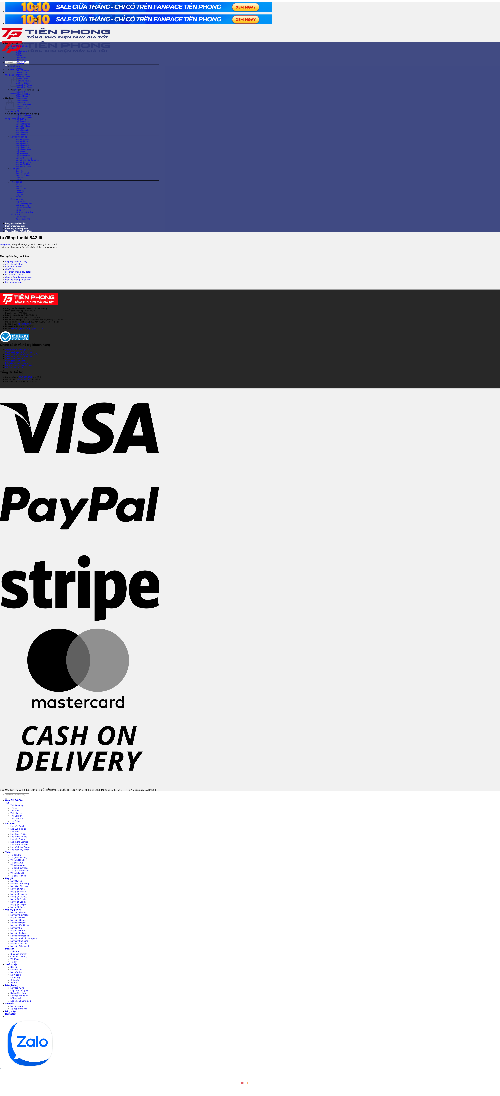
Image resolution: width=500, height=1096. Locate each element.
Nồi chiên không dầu (24, 212)
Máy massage (21, 217)
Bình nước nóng (22, 206)
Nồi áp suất (20, 210)
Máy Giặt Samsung (23, 115)
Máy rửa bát (21, 188)
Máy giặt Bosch (22, 128)
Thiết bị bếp (16, 182)
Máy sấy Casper (22, 139)
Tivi (12, 48)
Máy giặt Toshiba (23, 126)
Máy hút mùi (21, 186)
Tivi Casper (20, 59)
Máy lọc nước (21, 201)
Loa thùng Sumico (23, 81)
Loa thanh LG (21, 72)
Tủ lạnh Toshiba (22, 109)
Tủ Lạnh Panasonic (24, 104)
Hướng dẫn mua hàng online (18, 350)
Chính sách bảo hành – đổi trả (18, 352)
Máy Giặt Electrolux (24, 118)
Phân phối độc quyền (15, 226)
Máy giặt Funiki (22, 134)
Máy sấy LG (21, 152)
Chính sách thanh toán (15, 358)
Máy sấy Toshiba (23, 164)
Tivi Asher (20, 63)
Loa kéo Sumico (22, 68)
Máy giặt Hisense (23, 124)
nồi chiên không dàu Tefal (18, 271)
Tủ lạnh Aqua (21, 98)
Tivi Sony (19, 55)
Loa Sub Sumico (22, 70)
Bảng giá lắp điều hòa (15, 223)
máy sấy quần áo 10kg (16, 261)
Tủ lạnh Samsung (23, 94)
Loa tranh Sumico (23, 83)
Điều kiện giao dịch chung (16, 363)
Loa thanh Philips (23, 75)
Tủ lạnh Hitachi (22, 96)
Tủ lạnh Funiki (21, 106)
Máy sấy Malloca (23, 156)
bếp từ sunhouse (13, 282)
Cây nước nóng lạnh (24, 204)
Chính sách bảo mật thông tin (18, 356)
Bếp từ (18, 184)
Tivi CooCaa (21, 61)
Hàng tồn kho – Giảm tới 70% (18, 231)
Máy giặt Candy (22, 130)
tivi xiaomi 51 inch (14, 274)
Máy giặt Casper (22, 132)
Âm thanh (15, 66)
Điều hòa (19, 171)
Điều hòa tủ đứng (23, 175)
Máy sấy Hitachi (22, 147)
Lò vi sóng (20, 190)
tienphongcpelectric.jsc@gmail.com (27, 328)
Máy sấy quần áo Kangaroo (27, 160)
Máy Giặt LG (21, 113)
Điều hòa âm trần (23, 173)
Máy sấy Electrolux (23, 141)
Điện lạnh (15, 168)
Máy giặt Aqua (22, 120)
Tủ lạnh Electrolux (23, 102)
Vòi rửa (18, 197)
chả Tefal (9, 269)
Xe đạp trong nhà (23, 219)
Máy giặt (14, 111)
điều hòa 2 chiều (13, 266)
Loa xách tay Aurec (24, 87)
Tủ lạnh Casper (22, 100)
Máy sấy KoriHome (23, 149)
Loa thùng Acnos (23, 77)
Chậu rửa (19, 195)
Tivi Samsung (21, 51)
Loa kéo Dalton (22, 79)
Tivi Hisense (21, 57)
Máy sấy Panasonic (24, 158)
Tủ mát (18, 179)
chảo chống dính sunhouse (18, 277)
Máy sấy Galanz (22, 145)
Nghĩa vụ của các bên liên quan (19, 365)
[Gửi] (6, 65)
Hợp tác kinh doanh (14, 367)
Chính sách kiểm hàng (15, 361)
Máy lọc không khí (23, 208)
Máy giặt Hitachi (22, 122)
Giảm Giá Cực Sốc (19, 46)
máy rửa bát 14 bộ (14, 264)
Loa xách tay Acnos (24, 85)
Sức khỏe (15, 214)
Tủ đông (19, 177)
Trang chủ (5, 244)
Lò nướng (19, 192)
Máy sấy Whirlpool (23, 166)
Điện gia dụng (17, 199)
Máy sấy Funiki (22, 143)
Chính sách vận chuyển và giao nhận (21, 354)
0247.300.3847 (24, 324)
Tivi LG (18, 53)
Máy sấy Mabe (22, 154)
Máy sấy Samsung (23, 162)
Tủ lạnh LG (20, 92)
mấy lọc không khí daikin (17, 279)
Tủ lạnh (14, 89)
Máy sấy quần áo (18, 136)
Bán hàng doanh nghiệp (16, 228)
